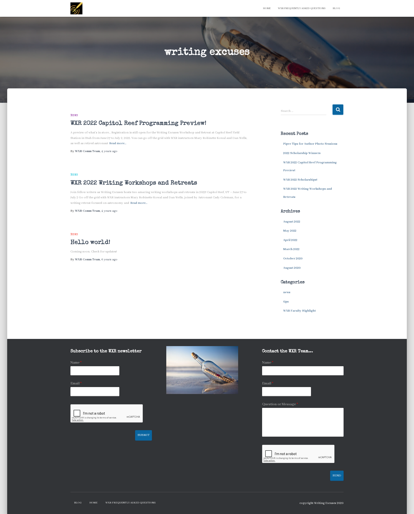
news (74, 115)
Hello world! (90, 243)
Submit (144, 435)
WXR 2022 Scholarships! (300, 180)
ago (109, 151)
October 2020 (293, 259)
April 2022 (290, 240)
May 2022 (289, 231)
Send (337, 476)
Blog (336, 8)
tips (286, 302)
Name (75, 362)
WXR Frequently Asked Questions (302, 8)
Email (75, 383)
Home (267, 8)
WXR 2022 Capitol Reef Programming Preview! (138, 123)
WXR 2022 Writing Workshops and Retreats (133, 183)
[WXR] (76, 8)
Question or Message (280, 404)
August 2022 (291, 222)
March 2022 (291, 249)
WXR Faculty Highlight (299, 311)
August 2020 (292, 268)
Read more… (117, 143)
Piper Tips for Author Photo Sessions (310, 144)
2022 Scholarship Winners (302, 153)
